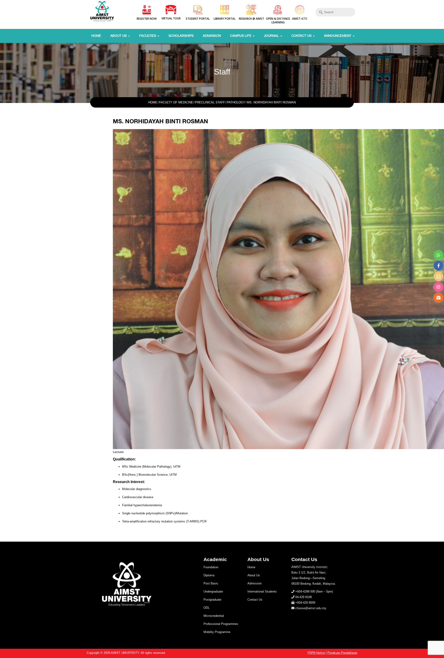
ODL (207, 607)
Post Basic (211, 583)
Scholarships (181, 35)
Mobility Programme (217, 632)
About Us (119, 35)
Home (96, 35)
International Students (262, 591)
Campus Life (241, 35)
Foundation (211, 567)
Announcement (338, 35)
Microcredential (214, 616)
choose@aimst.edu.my (310, 608)
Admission (212, 35)
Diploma (209, 575)
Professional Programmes (221, 624)
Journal (272, 35)
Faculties (148, 35)
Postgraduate (212, 599)
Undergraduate (213, 591)
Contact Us (301, 35)
